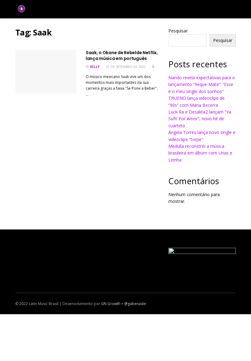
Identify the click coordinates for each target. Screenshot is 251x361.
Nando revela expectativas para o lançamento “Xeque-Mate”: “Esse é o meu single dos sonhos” (201, 84)
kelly (94, 67)
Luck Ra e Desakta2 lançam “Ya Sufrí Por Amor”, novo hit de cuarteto (199, 118)
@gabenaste (135, 303)
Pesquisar (178, 31)
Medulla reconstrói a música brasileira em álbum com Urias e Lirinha (200, 153)
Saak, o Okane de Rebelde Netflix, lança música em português (122, 56)
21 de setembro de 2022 (125, 67)
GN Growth (110, 303)
